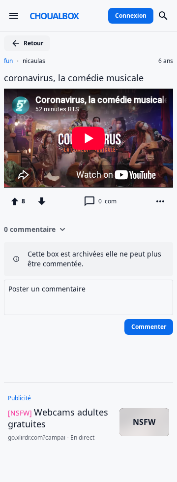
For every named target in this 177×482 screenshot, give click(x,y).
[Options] (160, 201)
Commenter (148, 326)
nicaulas (34, 61)
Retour (33, 43)
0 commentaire (30, 229)
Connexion (131, 15)
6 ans (165, 61)
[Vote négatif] (42, 201)
